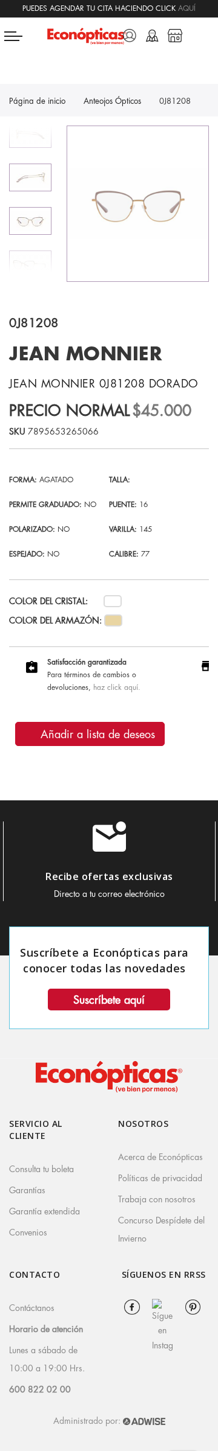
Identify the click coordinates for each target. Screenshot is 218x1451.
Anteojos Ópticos (112, 101)
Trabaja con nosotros (157, 1199)
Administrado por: (88, 1421)
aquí (187, 8)
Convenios (28, 1232)
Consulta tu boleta (41, 1169)
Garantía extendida (44, 1211)
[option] (30, 221)
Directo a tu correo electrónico (109, 894)
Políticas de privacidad (160, 1178)
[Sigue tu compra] (152, 35)
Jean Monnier (85, 354)
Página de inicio (37, 101)
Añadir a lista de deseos (96, 734)
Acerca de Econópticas (160, 1157)
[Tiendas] (175, 35)
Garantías (27, 1190)
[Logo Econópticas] (86, 36)
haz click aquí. (116, 687)
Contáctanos (31, 1308)
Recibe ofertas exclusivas (109, 876)
